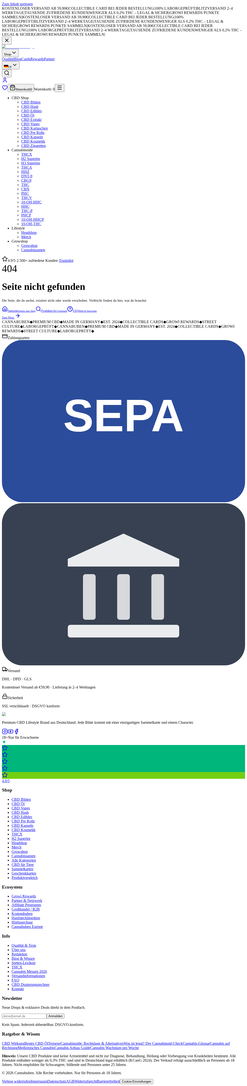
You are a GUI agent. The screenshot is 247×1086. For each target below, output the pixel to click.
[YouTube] (11, 733)
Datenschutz (56, 1081)
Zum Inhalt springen (17, 4)
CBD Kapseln (32, 137)
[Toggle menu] (59, 88)
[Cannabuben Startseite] (18, 47)
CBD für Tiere (23, 865)
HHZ (25, 172)
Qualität (8, 59)
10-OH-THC (31, 224)
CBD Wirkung (13, 1043)
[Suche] (7, 73)
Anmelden (55, 1016)
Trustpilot (66, 260)
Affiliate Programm (26, 905)
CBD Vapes (30, 124)
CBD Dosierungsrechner (30, 984)
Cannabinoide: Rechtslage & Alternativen (92, 1043)
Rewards (37, 59)
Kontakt (18, 989)
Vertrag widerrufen (16, 1081)
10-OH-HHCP (32, 219)
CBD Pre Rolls (32, 133)
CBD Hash (29, 106)
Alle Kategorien (24, 860)
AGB (70, 1081)
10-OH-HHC (31, 202)
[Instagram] (5, 733)
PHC (25, 193)
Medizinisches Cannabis (36, 1048)
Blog (17, 59)
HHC (25, 206)
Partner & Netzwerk (27, 900)
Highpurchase (22, 922)
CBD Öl (27, 115)
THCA (26, 167)
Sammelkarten (22, 869)
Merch (26, 237)
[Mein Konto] (5, 82)
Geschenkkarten (24, 873)
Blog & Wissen (23, 958)
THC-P (27, 211)
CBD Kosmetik (33, 141)
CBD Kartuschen (34, 128)
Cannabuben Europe (27, 927)
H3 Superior (30, 163)
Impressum (39, 1081)
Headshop (29, 232)
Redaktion (19, 954)
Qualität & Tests (24, 945)
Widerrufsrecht (86, 1081)
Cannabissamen (33, 250)
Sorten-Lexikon (23, 963)
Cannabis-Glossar (196, 1043)
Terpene (54, 1043)
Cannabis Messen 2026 (29, 971)
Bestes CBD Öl (36, 1043)
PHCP (26, 215)
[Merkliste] (5, 89)
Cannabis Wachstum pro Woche (114, 1048)
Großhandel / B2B (26, 909)
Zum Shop (8, 317)
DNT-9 (26, 176)
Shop (7, 54)
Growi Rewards (24, 896)
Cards (25, 59)
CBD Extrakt (31, 120)
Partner (49, 59)
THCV (26, 198)
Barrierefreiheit (108, 1081)
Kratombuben (22, 914)
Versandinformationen (28, 976)
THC (25, 185)
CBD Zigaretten (33, 146)
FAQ (15, 980)
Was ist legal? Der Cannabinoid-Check (153, 1043)
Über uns (19, 950)
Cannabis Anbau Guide (72, 1048)
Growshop (29, 246)
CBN (25, 189)
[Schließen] (7, 41)
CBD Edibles (31, 111)
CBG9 (26, 180)
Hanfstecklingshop (26, 918)
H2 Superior (30, 159)
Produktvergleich (25, 878)
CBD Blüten (31, 102)
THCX (26, 154)
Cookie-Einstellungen (136, 1081)
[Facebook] (16, 733)
